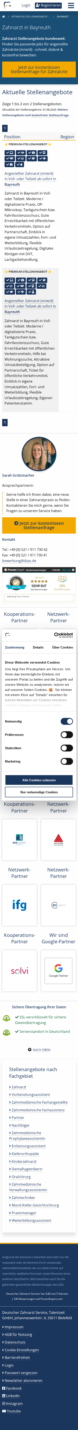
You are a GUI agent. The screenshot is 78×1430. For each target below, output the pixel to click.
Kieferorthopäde (25, 1153)
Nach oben (41, 1050)
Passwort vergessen (21, 1372)
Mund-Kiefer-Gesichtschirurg (35, 1205)
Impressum (14, 1327)
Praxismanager (23, 1213)
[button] (71, 7)
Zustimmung (14, 647)
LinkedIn (13, 1395)
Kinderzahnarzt (24, 1161)
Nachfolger (20, 1125)
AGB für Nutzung (18, 1334)
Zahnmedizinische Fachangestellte (39, 1102)
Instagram (14, 1403)
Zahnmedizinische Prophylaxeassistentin (27, 1135)
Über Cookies (62, 647)
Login (26, 5)
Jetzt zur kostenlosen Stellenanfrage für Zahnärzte (39, 69)
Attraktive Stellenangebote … (31, 16)
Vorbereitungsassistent (30, 1094)
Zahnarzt (18, 1087)
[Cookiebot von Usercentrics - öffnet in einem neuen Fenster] (55, 635)
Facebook (14, 1388)
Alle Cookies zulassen (39, 780)
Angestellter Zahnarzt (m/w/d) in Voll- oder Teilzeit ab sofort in (30, 179)
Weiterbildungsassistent (31, 1220)
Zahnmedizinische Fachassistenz (38, 1110)
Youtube (14, 1411)
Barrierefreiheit (17, 1357)
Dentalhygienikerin (26, 1169)
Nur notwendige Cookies (39, 792)
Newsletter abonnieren (23, 1380)
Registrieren (50, 5)
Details (38, 647)
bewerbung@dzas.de (19, 560)
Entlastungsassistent (28, 1146)
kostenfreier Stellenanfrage (50, 115)
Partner (17, 1117)
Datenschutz (15, 1342)
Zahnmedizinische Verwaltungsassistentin (28, 1187)
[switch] (67, 734)
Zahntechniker (23, 1197)
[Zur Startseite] (3, 16)
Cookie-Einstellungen (22, 1350)
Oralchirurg (21, 1176)
